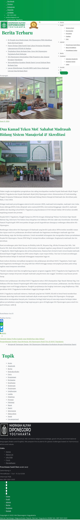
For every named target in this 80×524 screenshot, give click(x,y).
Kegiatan (9, 508)
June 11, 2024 (4, 121)
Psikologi (11, 402)
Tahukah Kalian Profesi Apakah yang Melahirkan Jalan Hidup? (22, 339)
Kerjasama (11, 380)
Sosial (10, 416)
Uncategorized (13, 419)
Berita (10, 369)
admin (3, 333)
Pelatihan (11, 397)
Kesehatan (11, 383)
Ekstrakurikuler (13, 372)
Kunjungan (12, 388)
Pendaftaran (10, 463)
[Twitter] (40, 327)
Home (8, 452)
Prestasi (11, 400)
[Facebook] (40, 320)
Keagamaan (12, 377)
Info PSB (9, 457)
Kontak (8, 511)
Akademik (11, 366)
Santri (10, 408)
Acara (10, 363)
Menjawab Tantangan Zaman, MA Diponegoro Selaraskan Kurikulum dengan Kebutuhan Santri (42, 344)
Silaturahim (12, 414)
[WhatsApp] (40, 324)
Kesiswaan (11, 386)
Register (64, 73)
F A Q (8, 460)
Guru (10, 374)
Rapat (10, 405)
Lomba (10, 394)
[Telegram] (40, 330)
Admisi (8, 502)
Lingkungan (12, 391)
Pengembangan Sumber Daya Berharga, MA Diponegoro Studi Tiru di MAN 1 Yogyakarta (31, 342)
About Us (9, 455)
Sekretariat (12, 411)
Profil (8, 499)
